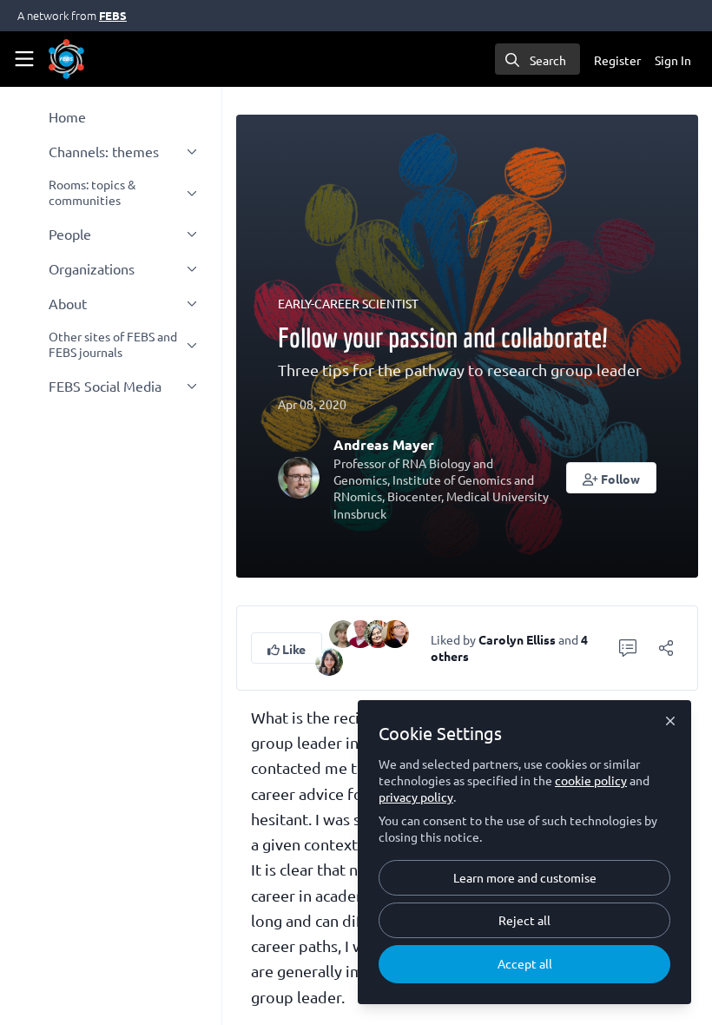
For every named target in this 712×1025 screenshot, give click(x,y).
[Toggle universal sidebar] (24, 59)
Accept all (525, 963)
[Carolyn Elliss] (343, 631)
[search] (537, 59)
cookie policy (591, 780)
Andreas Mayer (383, 444)
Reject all (524, 920)
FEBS (113, 15)
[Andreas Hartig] (360, 631)
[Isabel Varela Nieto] (378, 631)
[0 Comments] (627, 648)
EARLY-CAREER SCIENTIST (348, 303)
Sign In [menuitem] (673, 60)
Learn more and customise (525, 877)
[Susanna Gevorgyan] (329, 659)
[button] (611, 477)
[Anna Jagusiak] (395, 631)
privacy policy (416, 796)
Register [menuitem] (617, 60)
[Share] (666, 648)
